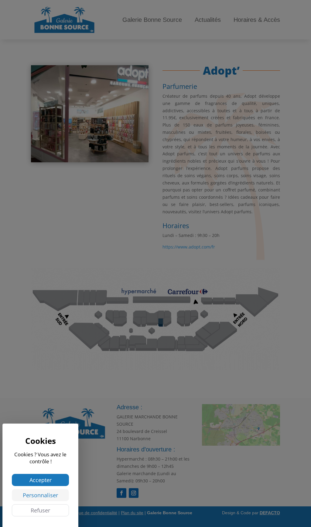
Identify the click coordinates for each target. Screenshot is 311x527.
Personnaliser (40, 495)
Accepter (40, 480)
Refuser (40, 510)
